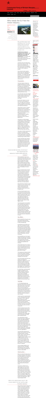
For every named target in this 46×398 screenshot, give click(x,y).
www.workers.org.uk (36, 175)
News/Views (12, 18)
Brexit (18, 12)
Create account (36, 8)
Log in (32, 8)
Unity (15, 12)
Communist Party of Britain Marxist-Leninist (21, 8)
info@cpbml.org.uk (36, 137)
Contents (35, 152)
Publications (28, 12)
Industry (13, 30)
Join (14, 14)
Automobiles (9, 30)
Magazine (32, 12)
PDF (35, 154)
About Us (11, 12)
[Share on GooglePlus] (11, 32)
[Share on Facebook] (8, 32)
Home (8, 12)
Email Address (35, 76)
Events (24, 12)
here (33, 160)
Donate (8, 14)
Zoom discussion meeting (35, 93)
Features (8, 27)
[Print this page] (14, 32)
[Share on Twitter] (9, 32)
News (21, 12)
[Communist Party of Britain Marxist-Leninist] (8, 3)
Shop (36, 12)
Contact (12, 14)
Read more (36, 37)
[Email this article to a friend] (12, 32)
